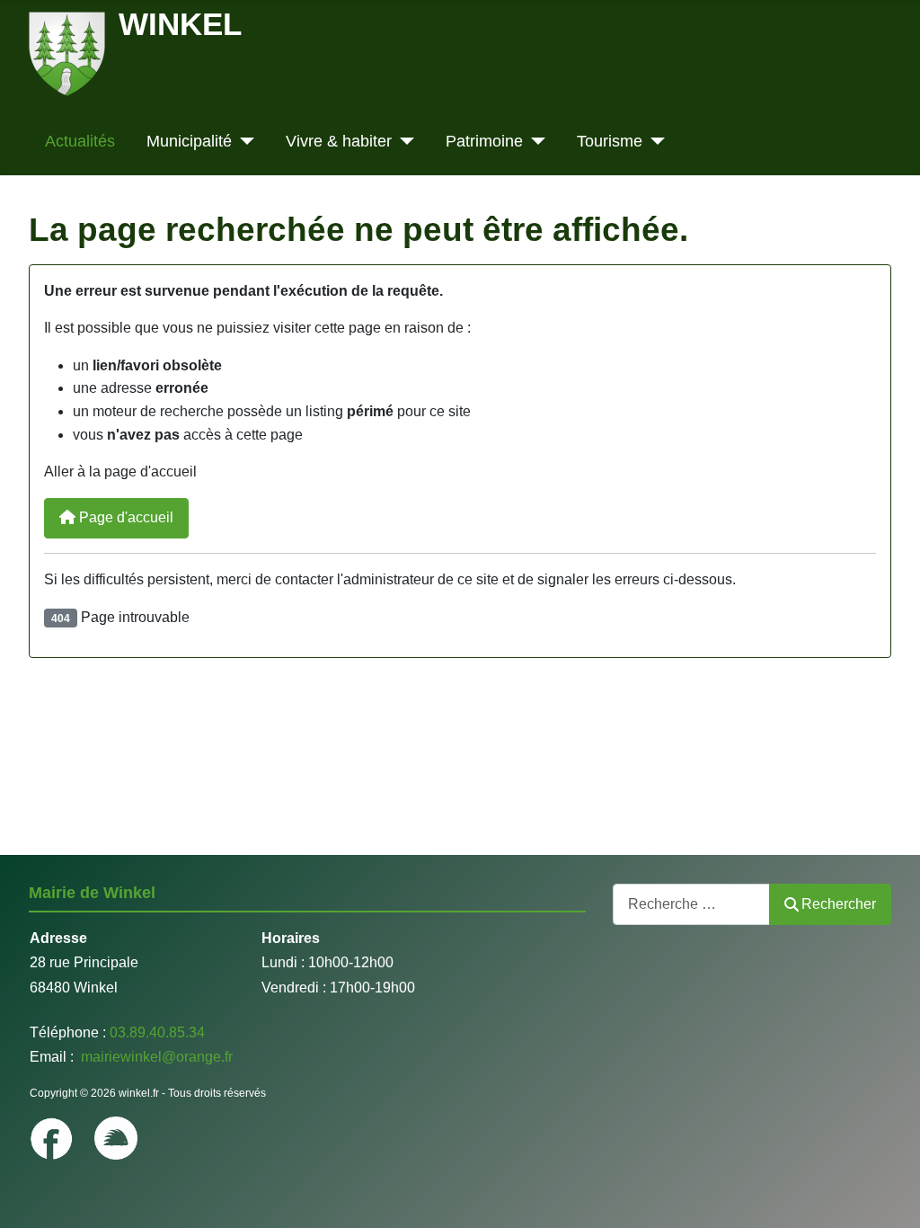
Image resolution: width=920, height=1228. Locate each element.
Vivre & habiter (339, 141)
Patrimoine (484, 141)
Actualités (80, 141)
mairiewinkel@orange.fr (155, 1056)
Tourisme (609, 141)
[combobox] (691, 904)
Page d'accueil (124, 517)
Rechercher (838, 904)
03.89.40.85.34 (157, 1032)
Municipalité (189, 141)
